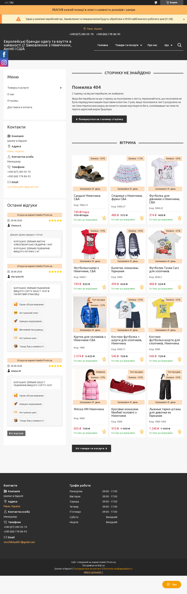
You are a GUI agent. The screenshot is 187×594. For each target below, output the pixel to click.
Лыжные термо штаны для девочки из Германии (165, 412)
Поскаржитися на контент (88, 569)
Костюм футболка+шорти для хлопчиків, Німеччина (164, 340)
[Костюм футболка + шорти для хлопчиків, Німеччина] (127, 314)
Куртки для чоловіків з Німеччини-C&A (90, 338)
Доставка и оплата (19, 107)
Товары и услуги (18, 87)
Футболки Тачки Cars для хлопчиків (164, 269)
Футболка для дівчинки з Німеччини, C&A (164, 199)
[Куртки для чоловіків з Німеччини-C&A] (90, 314)
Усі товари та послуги (90, 448)
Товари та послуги (126, 45)
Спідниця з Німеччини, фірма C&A (127, 197)
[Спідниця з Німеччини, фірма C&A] (127, 173)
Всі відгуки (16, 433)
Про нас (152, 45)
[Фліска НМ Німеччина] (90, 387)
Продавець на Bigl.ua (93, 565)
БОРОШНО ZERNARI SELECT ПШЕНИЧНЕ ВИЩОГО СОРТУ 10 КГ (33, 384)
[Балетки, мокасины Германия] (127, 245)
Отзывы (12, 100)
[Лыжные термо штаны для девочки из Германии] (165, 387)
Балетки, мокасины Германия (124, 269)
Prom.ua (111, 562)
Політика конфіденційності (117, 569)
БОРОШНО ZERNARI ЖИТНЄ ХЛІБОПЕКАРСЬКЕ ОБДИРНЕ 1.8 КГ (33, 243)
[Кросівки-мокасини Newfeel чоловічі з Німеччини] (127, 387)
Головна (103, 45)
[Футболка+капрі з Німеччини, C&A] (90, 245)
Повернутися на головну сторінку (101, 119)
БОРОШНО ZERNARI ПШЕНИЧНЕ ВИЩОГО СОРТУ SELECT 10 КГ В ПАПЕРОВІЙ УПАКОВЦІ (32, 291)
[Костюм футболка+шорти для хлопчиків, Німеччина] (165, 314)
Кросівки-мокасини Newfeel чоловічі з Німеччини (124, 412)
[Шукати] (178, 45)
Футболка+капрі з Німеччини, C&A (86, 269)
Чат (174, 584)
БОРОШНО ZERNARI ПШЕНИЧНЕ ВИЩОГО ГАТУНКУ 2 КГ (32, 250)
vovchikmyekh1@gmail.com (23, 186)
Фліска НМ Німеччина (89, 409)
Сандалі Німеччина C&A (87, 197)
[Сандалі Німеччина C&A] (90, 173)
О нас (10, 94)
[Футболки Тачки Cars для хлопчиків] (165, 245)
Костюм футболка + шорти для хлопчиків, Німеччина (126, 340)
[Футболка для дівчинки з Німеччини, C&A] (165, 173)
